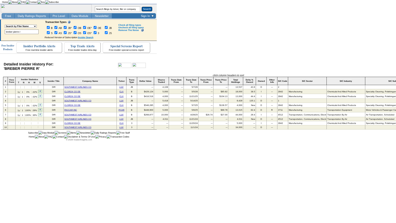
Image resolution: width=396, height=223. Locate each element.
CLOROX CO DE (72, 91)
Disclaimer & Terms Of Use (81, 136)
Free (8, 16)
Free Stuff (125, 133)
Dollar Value (145, 81)
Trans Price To (221, 81)
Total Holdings (235, 81)
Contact (33, 2)
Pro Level (59, 16)
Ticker (121, 81)
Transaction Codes (119, 136)
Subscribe (54, 2)
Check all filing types (129, 25)
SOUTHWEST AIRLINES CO (77, 87)
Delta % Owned (249, 81)
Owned (261, 81)
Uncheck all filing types (131, 27)
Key (43, 2)
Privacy (102, 136)
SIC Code (282, 81)
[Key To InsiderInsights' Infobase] (69, 22)
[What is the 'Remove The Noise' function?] (142, 30)
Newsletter (102, 16)
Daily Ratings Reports (32, 16)
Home (5, 2)
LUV (121, 87)
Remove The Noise (128, 30)
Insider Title (54, 81)
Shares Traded (161, 81)
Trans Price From (206, 81)
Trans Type (131, 81)
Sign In (145, 16)
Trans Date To (191, 81)
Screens (62, 133)
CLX (121, 91)
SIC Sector (307, 81)
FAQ (23, 2)
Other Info (272, 81)
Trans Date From (176, 81)
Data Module (80, 16)
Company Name (90, 81)
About (15, 2)
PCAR (121, 110)
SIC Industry (346, 81)
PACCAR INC (70, 110)
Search (147, 9)
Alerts (73, 133)
